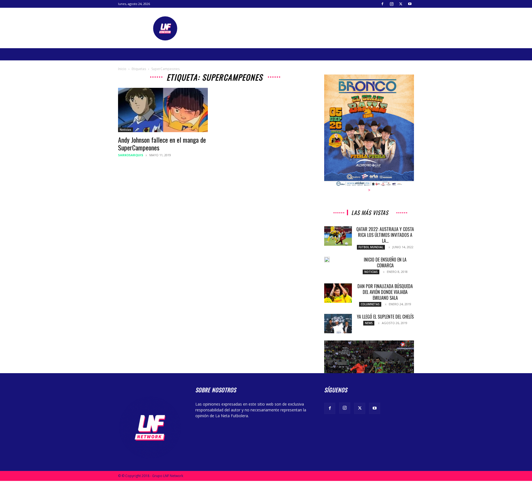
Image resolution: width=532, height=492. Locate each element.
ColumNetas (370, 304)
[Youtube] (410, 4)
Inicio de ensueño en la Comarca (385, 262)
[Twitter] (401, 4)
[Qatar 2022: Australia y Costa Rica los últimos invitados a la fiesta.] (338, 236)
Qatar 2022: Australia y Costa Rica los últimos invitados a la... (385, 235)
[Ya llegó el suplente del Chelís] (338, 323)
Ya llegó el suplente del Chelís (385, 316)
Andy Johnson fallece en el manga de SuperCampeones (162, 143)
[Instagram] (391, 4)
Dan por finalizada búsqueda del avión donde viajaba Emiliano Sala (385, 292)
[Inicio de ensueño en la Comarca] (327, 259)
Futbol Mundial (371, 247)
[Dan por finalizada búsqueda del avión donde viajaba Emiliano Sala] (338, 293)
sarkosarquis (130, 155)
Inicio (122, 68)
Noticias (125, 130)
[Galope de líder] (369, 370)
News (369, 323)
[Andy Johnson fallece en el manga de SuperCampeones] (163, 110)
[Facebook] (382, 4)
